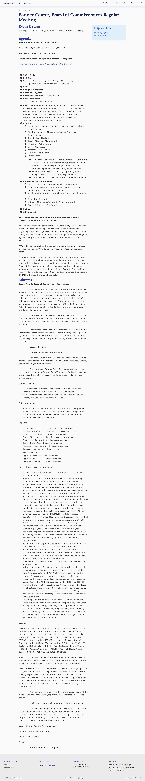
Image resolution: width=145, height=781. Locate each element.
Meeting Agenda (101, 32)
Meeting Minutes (102, 35)
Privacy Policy (78, 778)
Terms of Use (69, 778)
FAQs (6, 770)
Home (21, 11)
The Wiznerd (136, 778)
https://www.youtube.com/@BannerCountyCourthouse (45, 64)
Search (141, 3)
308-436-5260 (50, 765)
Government (120, 3)
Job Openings (9, 767)
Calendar (132, 3)
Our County (107, 3)
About (6, 765)
